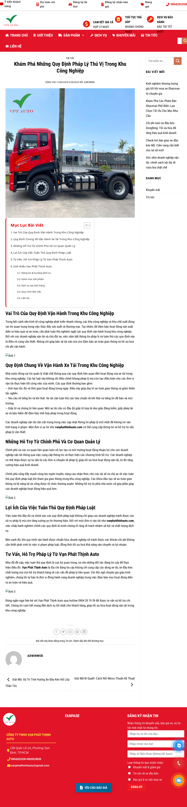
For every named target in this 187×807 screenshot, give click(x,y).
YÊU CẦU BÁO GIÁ (96, 787)
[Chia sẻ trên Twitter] (63, 632)
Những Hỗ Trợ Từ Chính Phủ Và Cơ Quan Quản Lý (44, 246)
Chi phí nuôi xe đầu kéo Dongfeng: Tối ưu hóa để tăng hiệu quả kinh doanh (161, 128)
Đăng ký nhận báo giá (116, 4)
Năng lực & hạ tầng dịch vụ (36, 272)
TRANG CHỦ (19, 35)
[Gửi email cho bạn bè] (70, 632)
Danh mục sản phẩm (32, 279)
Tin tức (70, 58)
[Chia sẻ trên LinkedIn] (84, 632)
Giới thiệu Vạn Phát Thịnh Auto (32, 266)
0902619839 (33, 759)
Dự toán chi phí (47, 4)
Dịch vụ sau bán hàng (33, 285)
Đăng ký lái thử (80, 4)
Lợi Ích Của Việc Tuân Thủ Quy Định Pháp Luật (42, 252)
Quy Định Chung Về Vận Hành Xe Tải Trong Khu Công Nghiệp (51, 239)
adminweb (89, 82)
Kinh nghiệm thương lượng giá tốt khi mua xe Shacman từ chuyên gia (163, 88)
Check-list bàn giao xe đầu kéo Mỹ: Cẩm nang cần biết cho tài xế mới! (162, 145)
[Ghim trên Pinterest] (77, 632)
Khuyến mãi (153, 190)
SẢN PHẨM (71, 35)
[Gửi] (178, 61)
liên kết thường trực (94, 640)
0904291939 (18, 759)
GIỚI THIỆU (45, 35)
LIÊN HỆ (16, 46)
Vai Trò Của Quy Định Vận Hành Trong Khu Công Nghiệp (48, 232)
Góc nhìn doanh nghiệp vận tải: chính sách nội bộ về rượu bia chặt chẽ (162, 162)
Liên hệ (25, 298)
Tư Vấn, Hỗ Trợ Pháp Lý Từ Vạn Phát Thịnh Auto (42, 259)
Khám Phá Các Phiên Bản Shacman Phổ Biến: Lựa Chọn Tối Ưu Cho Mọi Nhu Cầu (162, 108)
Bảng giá (148, 4)
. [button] (7, 619)
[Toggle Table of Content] (85, 225)
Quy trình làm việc (31, 291)
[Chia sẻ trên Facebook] (56, 632)
